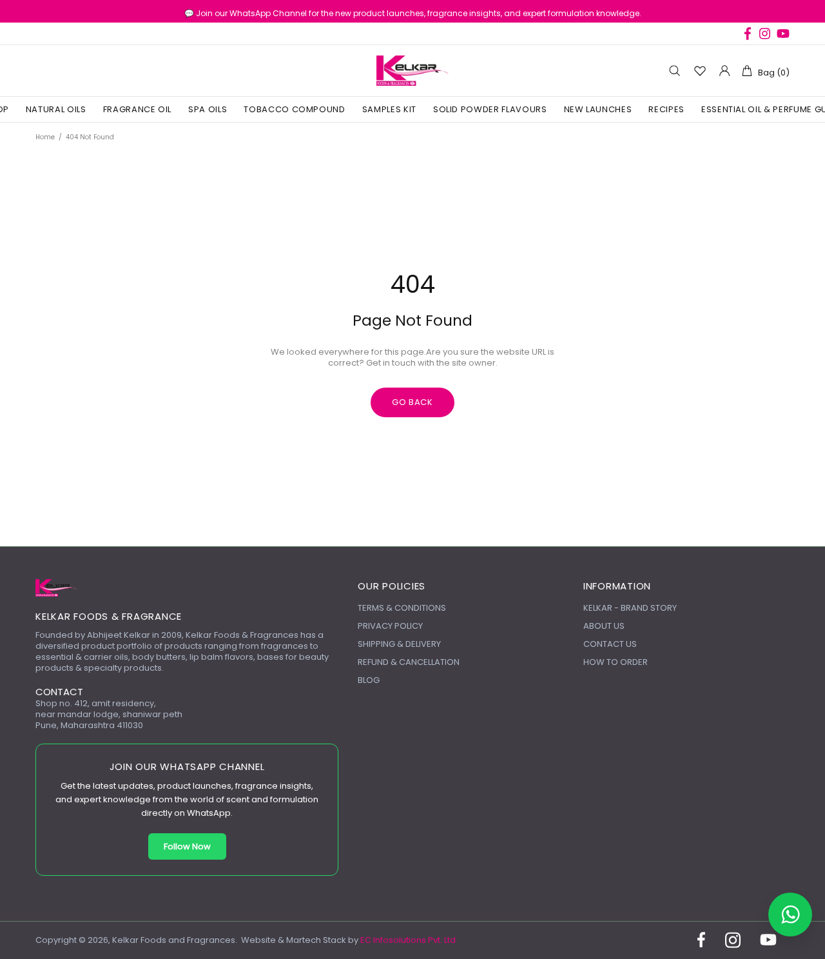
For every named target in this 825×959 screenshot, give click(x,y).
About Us (604, 626)
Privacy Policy (390, 626)
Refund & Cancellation (409, 662)
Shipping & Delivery (399, 644)
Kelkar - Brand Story (630, 608)
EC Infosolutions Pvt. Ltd (408, 939)
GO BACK (412, 402)
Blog (369, 680)
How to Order (615, 662)
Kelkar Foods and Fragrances (412, 70)
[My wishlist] (699, 70)
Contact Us (610, 644)
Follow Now (187, 846)
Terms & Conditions (402, 608)
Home (45, 137)
